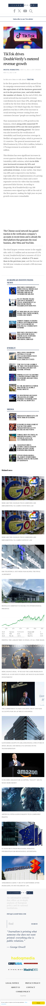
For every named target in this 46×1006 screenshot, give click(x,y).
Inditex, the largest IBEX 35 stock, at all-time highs (23, 640)
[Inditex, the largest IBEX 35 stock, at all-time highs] (23, 625)
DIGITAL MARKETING (11, 70)
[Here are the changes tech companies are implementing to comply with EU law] (23, 522)
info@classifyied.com (16, 914)
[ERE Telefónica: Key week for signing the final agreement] (23, 557)
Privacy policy (32, 983)
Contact (30, 987)
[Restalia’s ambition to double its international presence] (23, 591)
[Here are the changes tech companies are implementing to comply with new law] (23, 488)
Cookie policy (23, 992)
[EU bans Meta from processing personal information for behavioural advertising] (23, 834)
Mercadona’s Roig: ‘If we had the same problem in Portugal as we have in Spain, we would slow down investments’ (23, 674)
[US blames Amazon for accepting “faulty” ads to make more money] (23, 765)
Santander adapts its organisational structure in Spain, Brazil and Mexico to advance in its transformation (23, 745)
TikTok (30, 79)
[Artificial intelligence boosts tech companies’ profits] (23, 799)
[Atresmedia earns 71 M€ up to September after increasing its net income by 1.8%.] (23, 868)
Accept (38, 1003)
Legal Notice (12, 983)
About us (15, 987)
